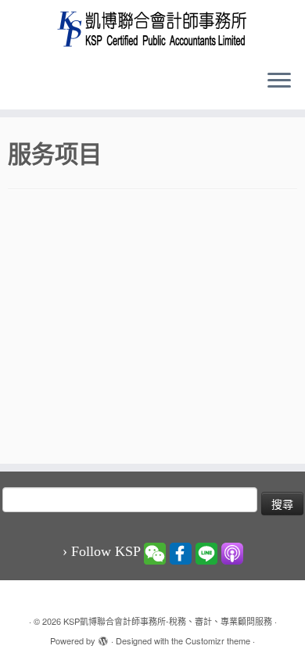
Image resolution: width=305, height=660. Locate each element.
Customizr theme (217, 640)
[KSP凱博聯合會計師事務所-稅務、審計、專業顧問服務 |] (152, 28)
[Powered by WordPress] (103, 637)
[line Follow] (206, 552)
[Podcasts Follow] (232, 552)
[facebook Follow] (181, 552)
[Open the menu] (279, 81)
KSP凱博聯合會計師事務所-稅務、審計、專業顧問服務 (167, 621)
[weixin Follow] (155, 552)
